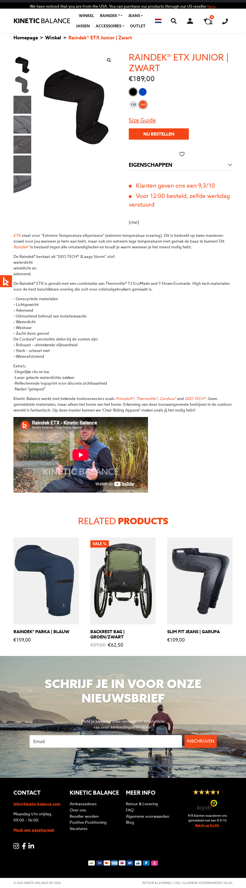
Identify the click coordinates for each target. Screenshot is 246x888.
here (211, 6)
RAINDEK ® (110, 15)
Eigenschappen (150, 164)
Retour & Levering (142, 803)
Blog (130, 822)
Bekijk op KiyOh (207, 825)
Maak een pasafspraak (33, 830)
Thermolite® (147, 398)
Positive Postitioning (88, 822)
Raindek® (21, 247)
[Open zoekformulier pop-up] (173, 21)
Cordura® (168, 398)
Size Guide (142, 120)
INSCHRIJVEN (200, 741)
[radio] (133, 104)
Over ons (78, 810)
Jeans (134, 15)
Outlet (138, 26)
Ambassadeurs (83, 803)
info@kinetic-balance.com (37, 803)
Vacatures (78, 828)
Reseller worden (84, 816)
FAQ (130, 810)
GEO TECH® (195, 398)
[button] (158, 21)
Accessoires (108, 26)
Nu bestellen (158, 134)
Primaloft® (125, 398)
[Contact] (225, 21)
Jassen (83, 26)
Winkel (86, 15)
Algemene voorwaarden (147, 816)
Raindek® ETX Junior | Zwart (133, 92)
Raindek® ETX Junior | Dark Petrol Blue (142, 92)
